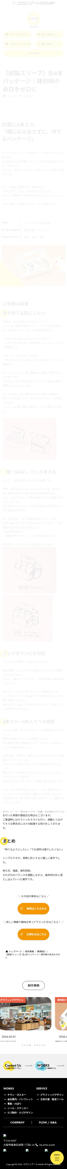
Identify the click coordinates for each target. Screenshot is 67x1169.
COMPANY (17, 1122)
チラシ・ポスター (17, 1094)
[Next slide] (62, 1022)
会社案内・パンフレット (20, 1099)
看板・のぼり (14, 1103)
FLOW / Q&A (48, 1122)
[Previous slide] (4, 1022)
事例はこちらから (37, 908)
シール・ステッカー (18, 1108)
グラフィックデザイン (52, 1094)
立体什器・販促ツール (52, 1099)
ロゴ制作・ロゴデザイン (20, 1112)
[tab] (22, 1045)
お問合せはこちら (37, 934)
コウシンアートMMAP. (33, 1164)
